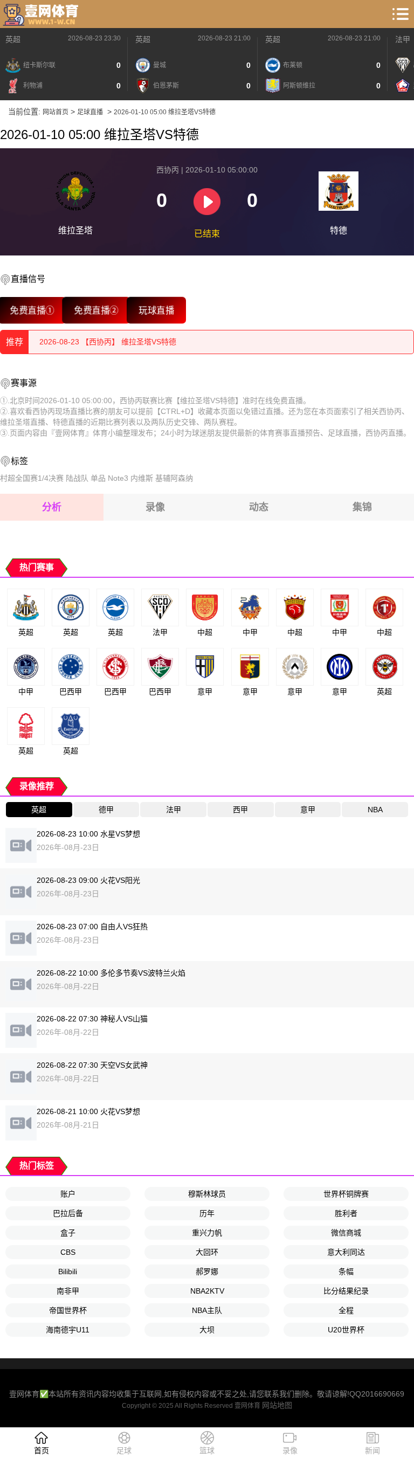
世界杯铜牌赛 (346, 1194)
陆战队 (77, 478)
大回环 (207, 1252)
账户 (67, 1194)
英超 (12, 39)
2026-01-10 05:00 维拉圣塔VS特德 (165, 112)
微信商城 (346, 1232)
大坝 (207, 1329)
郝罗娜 (207, 1271)
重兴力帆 (207, 1232)
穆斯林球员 (207, 1194)
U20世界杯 (346, 1329)
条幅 (346, 1271)
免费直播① (32, 310)
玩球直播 (156, 310)
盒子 (67, 1232)
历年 (207, 1213)
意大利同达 (346, 1252)
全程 (346, 1310)
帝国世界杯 (68, 1310)
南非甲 (68, 1291)
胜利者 (346, 1213)
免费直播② (96, 310)
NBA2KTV (207, 1291)
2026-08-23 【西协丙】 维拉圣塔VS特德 (107, 341)
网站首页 (55, 112)
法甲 (402, 39)
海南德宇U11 (67, 1329)
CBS (67, 1252)
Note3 (118, 478)
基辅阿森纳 (174, 478)
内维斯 (141, 478)
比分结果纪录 (346, 1291)
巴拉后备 (68, 1213)
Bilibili (67, 1271)
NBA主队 (207, 1310)
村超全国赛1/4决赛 (32, 478)
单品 (98, 478)
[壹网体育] (42, 14)
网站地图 (277, 1405)
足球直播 (90, 112)
